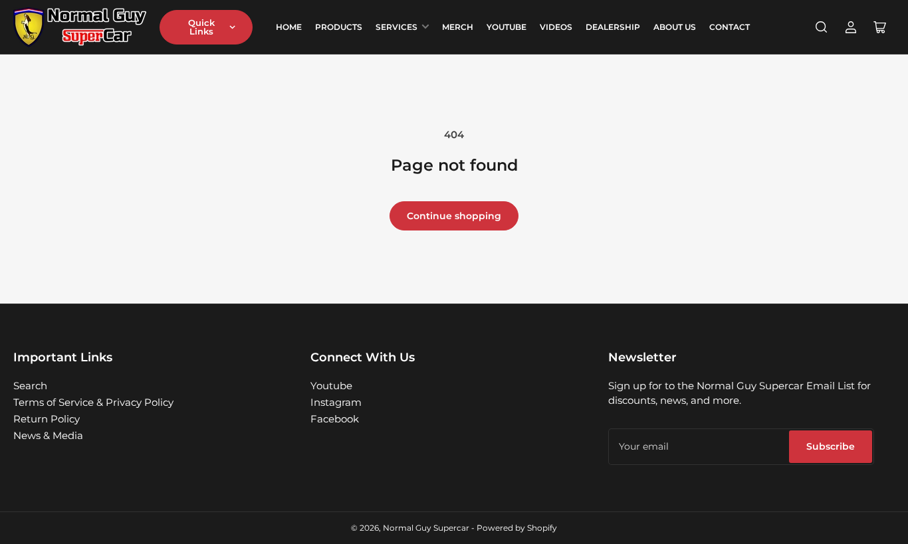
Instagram (336, 402)
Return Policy (46, 418)
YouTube (506, 27)
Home (289, 27)
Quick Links (201, 27)
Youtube (331, 385)
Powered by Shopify (517, 528)
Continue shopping (454, 216)
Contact (729, 27)
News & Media (48, 435)
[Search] (821, 27)
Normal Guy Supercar (426, 528)
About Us (674, 27)
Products (338, 27)
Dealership (613, 27)
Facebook (334, 418)
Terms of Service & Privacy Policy (93, 402)
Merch (457, 27)
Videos (556, 27)
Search (30, 385)
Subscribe (830, 446)
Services (396, 27)
